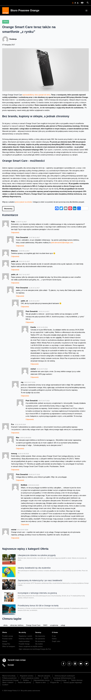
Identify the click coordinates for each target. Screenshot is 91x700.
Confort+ (5, 685)
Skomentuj (8, 209)
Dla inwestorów (40, 636)
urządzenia (54, 625)
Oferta (5, 22)
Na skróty (22, 632)
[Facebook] (63, 663)
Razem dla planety (24, 682)
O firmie (55, 632)
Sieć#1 (46, 678)
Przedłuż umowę (7, 636)
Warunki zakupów (44, 676)
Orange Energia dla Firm (43, 649)
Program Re (54, 682)
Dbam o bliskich (7, 682)
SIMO (45, 625)
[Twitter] (86, 663)
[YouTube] (81, 663)
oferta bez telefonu (16, 625)
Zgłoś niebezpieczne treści (27, 649)
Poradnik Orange (24, 644)
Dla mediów (39, 644)
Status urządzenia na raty (27, 646)
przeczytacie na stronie (23, 202)
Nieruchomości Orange (10, 680)
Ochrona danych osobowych (65, 676)
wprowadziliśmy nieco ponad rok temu (36, 95)
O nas (54, 636)
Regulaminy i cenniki (25, 636)
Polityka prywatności (9, 678)
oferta (5, 625)
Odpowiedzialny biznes (42, 680)
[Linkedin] (75, 663)
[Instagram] (69, 663)
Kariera (54, 638)
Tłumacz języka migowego (72, 682)
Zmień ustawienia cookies (30, 678)
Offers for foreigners (8, 646)
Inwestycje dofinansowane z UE (64, 678)
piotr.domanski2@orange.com (62, 242)
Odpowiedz (15, 232)
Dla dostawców (40, 641)
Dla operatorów (40, 638)
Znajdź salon (56, 641)
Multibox (26, 680)
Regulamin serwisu (26, 676)
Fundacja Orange (60, 680)
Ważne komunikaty (8, 676)
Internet (4, 641)
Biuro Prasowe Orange (25, 10)
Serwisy (38, 632)
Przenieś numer (7, 638)
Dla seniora (39, 646)
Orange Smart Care (33, 625)
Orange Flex (6, 644)
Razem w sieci (41, 682)
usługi (63, 625)
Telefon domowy (76, 680)
